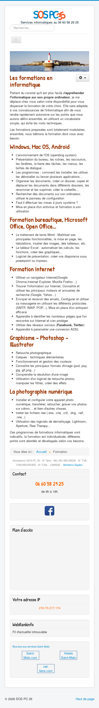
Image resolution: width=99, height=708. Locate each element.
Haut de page (85, 698)
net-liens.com (46, 668)
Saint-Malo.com (30, 655)
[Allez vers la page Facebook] (49, 511)
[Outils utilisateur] (82, 77)
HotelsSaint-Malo (68, 655)
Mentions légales (73, 464)
